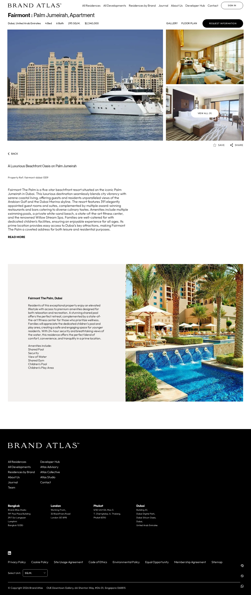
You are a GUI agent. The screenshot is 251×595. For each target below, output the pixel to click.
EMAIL (17, 532)
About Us (177, 5)
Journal (163, 5)
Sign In (232, 5)
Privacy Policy (17, 562)
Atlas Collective (50, 472)
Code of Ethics (98, 562)
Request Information (222, 23)
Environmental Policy (126, 562)
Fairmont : (21, 15)
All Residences (91, 5)
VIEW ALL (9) (205, 113)
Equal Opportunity (157, 562)
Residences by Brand (142, 5)
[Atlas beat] (242, 576)
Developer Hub (195, 5)
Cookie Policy (39, 562)
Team (11, 487)
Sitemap (216, 562)
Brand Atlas (36, 587)
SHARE (239, 145)
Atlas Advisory (49, 467)
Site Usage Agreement (68, 562)
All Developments (114, 5)
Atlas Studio (47, 477)
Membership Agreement (190, 562)
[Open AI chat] (242, 565)
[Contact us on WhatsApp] (242, 586)
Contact (213, 5)
